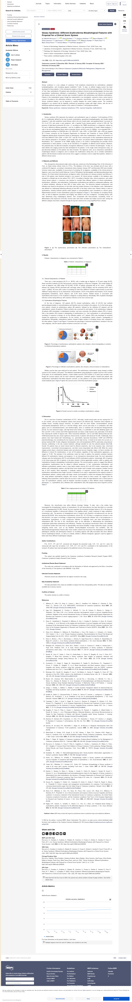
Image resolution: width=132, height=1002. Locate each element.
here (51, 880)
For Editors (70, 976)
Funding (9, 15)
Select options (11, 979)
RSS (115, 958)
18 (111, 444)
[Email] (43, 834)
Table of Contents (12, 101)
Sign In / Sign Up (112, 4)
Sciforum (90, 971)
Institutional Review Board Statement (17, 17)
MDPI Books (91, 974)
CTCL (77, 108)
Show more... (9, 69)
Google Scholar (59, 607)
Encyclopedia (91, 983)
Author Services (70, 3)
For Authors (70, 971)
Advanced (121, 11)
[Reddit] (61, 834)
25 (66, 529)
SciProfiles (90, 981)
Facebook (111, 974)
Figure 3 (64, 321)
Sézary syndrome (54, 108)
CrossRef (68, 607)
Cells (7, 958)
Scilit (73, 607)
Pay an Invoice (51, 974)
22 (51, 515)
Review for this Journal (18, 36)
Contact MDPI (51, 978)
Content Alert (122, 958)
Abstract (9, 2)
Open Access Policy (52, 976)
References (10, 26)
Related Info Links (11, 73)
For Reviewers (71, 974)
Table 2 (44, 484)
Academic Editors (12, 50)
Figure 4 (58, 380)
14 (99, 436)
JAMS (89, 985)
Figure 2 (56, 321)
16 (107, 444)
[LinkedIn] (50, 834)
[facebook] (54, 834)
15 (54, 442)
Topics (47, 3)
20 (60, 509)
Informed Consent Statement (15, 19)
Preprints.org (91, 976)
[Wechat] (57, 834)
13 (45, 430)
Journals (38, 3)
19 (100, 448)
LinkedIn (110, 971)
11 (92, 421)
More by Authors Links (13, 78)
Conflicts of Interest (12, 23)
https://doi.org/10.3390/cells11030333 (67, 60)
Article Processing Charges (55, 971)
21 (49, 515)
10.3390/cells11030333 (38, 16)
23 (52, 515)
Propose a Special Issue (19, 40)
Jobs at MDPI (50, 981)
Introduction (10, 4)
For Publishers (71, 981)
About (92, 3)
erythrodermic (97, 108)
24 (52, 521)
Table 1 (80, 258)
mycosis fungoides (86, 108)
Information (57, 3)
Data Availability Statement (14, 21)
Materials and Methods (13, 6)
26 (91, 531)
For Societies (71, 983)
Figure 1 (87, 192)
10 (65, 198)
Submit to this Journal (19, 31)
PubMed (77, 643)
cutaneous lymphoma (68, 108)
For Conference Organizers (75, 985)
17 (109, 444)
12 (43, 430)
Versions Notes (76, 74)
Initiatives (83, 3)
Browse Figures (62, 74)
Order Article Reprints (105, 24)
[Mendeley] (64, 834)
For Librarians (71, 978)
